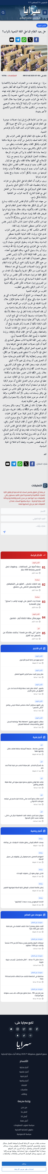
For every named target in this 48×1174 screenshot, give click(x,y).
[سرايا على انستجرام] (17, 1029)
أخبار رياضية (24, 1080)
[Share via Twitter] (30, 39)
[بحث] (3, 12)
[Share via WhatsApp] (24, 39)
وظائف (24, 1094)
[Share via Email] (11, 39)
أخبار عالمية (24, 1071)
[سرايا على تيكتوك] (24, 1035)
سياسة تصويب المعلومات (24, 1125)
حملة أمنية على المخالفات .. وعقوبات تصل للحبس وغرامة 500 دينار (23, 568)
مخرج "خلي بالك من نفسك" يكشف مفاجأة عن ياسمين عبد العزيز (21, 634)
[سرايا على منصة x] (24, 1029)
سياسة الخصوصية (24, 1134)
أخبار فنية (24, 1076)
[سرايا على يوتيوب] (30, 1029)
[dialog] (24, 1157)
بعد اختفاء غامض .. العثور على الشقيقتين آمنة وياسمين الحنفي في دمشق (23, 585)
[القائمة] (44, 12)
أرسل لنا (24, 1116)
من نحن (24, 1107)
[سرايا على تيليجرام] (30, 1035)
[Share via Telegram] (17, 39)
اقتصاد (24, 1085)
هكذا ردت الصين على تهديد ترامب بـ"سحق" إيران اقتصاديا (22, 602)
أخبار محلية (24, 1067)
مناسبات (24, 1089)
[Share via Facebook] (36, 39)
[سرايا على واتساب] (11, 1029)
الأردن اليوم (42, 25)
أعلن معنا (24, 1120)
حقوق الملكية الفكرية (24, 1129)
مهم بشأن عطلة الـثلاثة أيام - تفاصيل (25, 618)
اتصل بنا (24, 1111)
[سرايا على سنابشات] (17, 1035)
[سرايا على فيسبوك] (36, 1029)
